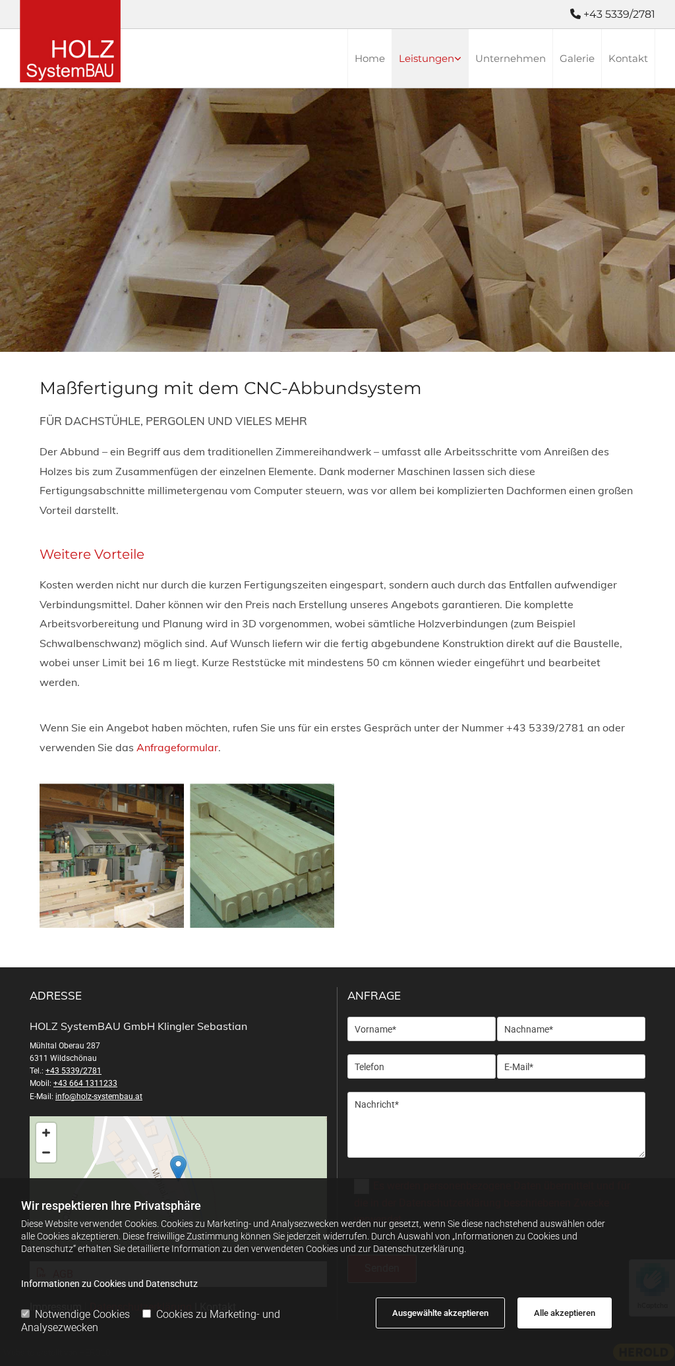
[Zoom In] (46, 1133)
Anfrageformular (177, 747)
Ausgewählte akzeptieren (440, 1313)
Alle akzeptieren (564, 1313)
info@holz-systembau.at (98, 1096)
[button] (178, 1168)
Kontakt (628, 58)
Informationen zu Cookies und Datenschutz (109, 1283)
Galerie (577, 58)
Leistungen (426, 58)
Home (370, 58)
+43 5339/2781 (73, 1070)
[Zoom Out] (46, 1152)
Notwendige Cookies (82, 1314)
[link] (430, 58)
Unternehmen (510, 58)
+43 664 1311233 (85, 1083)
